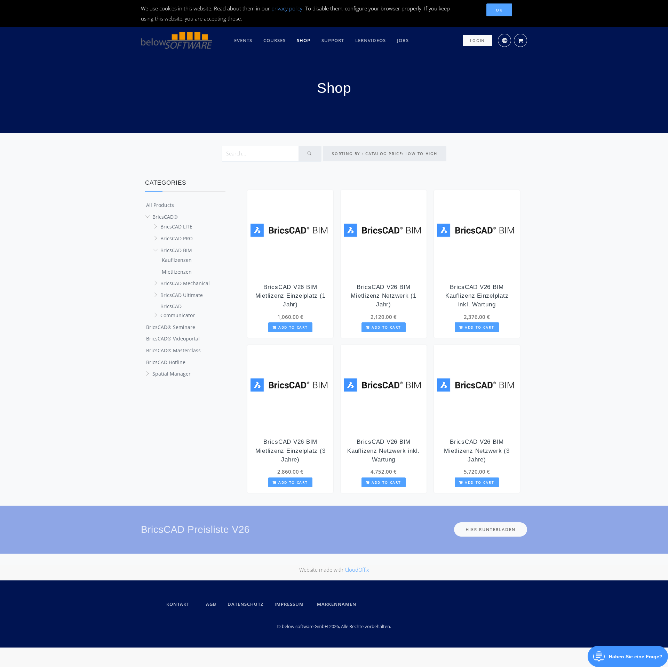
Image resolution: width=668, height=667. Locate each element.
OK (499, 10)
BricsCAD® (165, 217)
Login (477, 40)
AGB (211, 604)
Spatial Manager (171, 373)
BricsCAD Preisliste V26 (195, 529)
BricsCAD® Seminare (170, 327)
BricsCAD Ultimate (181, 295)
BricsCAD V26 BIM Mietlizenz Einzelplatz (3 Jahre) (290, 451)
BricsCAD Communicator (177, 311)
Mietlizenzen (177, 271)
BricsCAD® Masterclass (173, 350)
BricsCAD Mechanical (185, 283)
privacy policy (286, 8)
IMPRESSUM (290, 604)
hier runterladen (491, 529)
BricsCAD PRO (176, 238)
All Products (160, 205)
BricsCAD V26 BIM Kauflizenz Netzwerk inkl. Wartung (383, 451)
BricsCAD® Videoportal (173, 338)
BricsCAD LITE (176, 226)
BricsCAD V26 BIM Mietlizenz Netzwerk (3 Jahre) (477, 451)
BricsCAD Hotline (165, 362)
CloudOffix (357, 569)
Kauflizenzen (177, 260)
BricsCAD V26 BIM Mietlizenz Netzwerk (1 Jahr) (383, 296)
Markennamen (336, 604)
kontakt (177, 604)
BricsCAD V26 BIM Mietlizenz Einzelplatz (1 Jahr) (290, 296)
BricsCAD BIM (176, 250)
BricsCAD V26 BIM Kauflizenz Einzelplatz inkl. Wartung (477, 296)
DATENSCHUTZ (245, 604)
